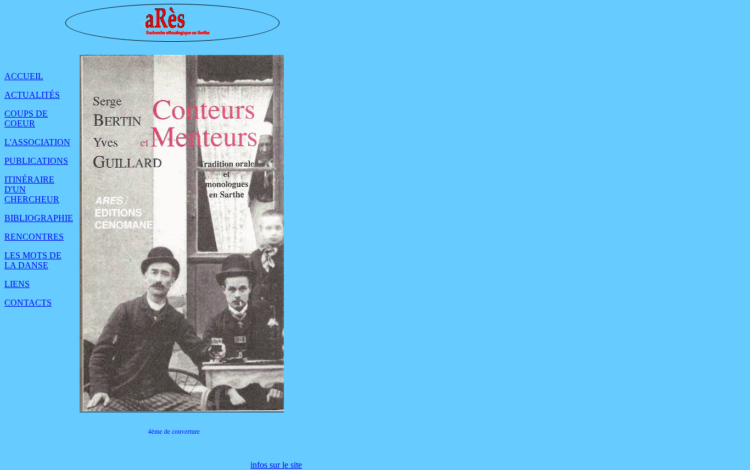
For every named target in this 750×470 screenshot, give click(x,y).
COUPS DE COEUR (26, 118)
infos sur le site (276, 464)
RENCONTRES (34, 236)
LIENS (17, 284)
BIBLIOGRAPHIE (38, 218)
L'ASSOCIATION (37, 142)
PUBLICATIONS (36, 160)
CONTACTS (28, 302)
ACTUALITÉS (32, 94)
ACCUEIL (23, 76)
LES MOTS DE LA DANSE (32, 260)
